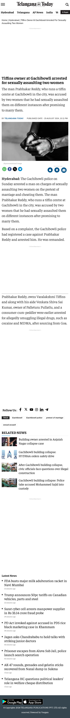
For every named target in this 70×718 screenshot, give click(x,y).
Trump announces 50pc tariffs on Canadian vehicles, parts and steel (35, 597)
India (49, 12)
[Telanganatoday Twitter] (26, 410)
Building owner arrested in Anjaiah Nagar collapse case (41, 441)
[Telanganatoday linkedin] (41, 410)
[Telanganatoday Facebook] (20, 410)
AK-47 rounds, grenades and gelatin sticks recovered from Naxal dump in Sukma (33, 667)
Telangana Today (14, 118)
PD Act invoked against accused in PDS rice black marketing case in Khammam (35, 625)
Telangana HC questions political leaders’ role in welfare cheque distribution (34, 681)
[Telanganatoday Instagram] (36, 410)
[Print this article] (64, 170)
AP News (38, 12)
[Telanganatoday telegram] (46, 410)
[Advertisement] (35, 366)
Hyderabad (7, 12)
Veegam (45, 712)
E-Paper (65, 12)
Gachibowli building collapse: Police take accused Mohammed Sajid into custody (41, 484)
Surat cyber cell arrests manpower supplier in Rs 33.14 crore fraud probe (34, 611)
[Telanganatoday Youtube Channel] (31, 410)
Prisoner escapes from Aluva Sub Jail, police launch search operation (35, 653)
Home (4, 20)
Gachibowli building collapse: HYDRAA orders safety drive (37, 454)
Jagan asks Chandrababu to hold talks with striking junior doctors (34, 639)
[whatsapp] (4, 169)
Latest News (9, 575)
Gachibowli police (34, 418)
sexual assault (9, 425)
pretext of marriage (54, 418)
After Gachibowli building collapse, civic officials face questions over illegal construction (43, 469)
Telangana (23, 12)
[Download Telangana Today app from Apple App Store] (50, 170)
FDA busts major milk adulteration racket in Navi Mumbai (35, 583)
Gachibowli (17, 418)
